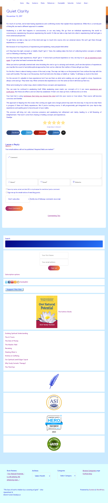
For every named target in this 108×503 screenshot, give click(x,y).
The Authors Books (65, 311)
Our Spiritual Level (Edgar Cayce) (16, 359)
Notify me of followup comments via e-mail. (45, 199)
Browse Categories (89, 470)
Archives (35, 470)
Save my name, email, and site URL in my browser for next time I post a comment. (34, 189)
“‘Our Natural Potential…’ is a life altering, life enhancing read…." (15, 476)
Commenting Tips (54, 215)
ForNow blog (87, 473)
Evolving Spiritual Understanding (16, 333)
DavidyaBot (24, 282)
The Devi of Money (11, 341)
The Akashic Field (11, 344)
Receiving (8, 348)
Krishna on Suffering (12, 355)
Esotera (91, 489)
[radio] (45, 122)
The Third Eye (10, 367)
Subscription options (12, 274)
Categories (61, 470)
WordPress (100, 489)
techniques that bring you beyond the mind (39, 96)
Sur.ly (58, 428)
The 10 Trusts (10, 337)
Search (7, 238)
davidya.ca (54, 423)
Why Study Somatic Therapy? (15, 363)
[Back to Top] (100, 500)
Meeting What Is (11, 352)
